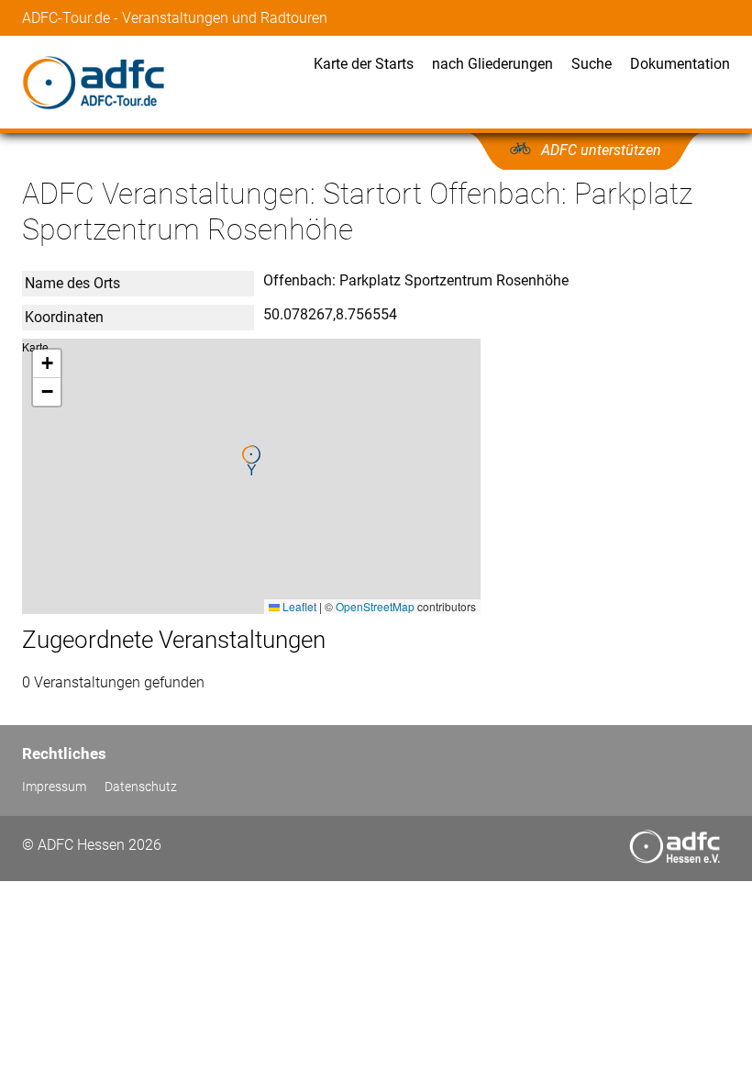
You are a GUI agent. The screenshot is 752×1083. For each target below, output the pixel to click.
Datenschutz (141, 787)
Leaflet (298, 606)
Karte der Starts (364, 64)
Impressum (54, 787)
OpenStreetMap (375, 606)
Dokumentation (680, 64)
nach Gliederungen (492, 64)
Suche (591, 64)
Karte (249, 476)
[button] (251, 460)
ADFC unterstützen (601, 150)
